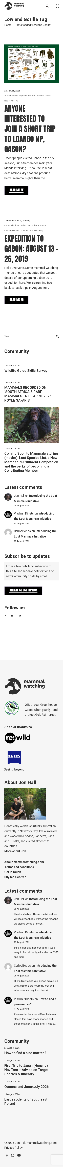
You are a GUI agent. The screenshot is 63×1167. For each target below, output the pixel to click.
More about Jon (15, 851)
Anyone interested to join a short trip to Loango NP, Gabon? (30, 129)
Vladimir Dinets (24, 513)
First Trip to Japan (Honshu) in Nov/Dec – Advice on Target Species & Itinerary (27, 1070)
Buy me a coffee (15, 877)
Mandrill (24, 230)
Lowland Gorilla (43, 95)
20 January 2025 (12, 90)
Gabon (31, 95)
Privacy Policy (13, 1148)
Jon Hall (19, 496)
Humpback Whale (37, 225)
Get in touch (12, 872)
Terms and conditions (19, 867)
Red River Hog (11, 100)
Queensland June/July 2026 (26, 1086)
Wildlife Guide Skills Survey (25, 370)
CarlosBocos (22, 531)
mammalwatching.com (42, 1143)
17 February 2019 (12, 220)
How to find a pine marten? (25, 1053)
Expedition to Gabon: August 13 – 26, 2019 (31, 248)
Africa (26, 220)
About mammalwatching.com (24, 862)
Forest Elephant (11, 225)
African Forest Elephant (15, 95)
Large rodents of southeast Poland (25, 1101)
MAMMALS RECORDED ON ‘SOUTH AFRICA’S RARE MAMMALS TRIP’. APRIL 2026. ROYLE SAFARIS (28, 394)
